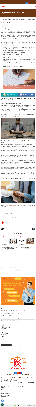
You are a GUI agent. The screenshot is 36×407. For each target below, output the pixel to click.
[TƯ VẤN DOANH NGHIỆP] (2, 326)
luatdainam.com (3, 390)
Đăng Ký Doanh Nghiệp (4, 10)
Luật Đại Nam (4, 13)
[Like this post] (19, 217)
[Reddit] (18, 373)
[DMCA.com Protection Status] (16, 405)
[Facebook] (25, 3)
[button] (9, 3)
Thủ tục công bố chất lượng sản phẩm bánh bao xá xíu (10, 320)
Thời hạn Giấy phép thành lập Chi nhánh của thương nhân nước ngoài (13, 310)
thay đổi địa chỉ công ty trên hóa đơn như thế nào (15, 205)
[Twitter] (27, 3)
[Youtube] (28, 3)
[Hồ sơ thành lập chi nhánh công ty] (26, 240)
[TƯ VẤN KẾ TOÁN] (2, 331)
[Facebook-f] (14, 373)
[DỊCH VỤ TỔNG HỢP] (2, 337)
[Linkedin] (21, 373)
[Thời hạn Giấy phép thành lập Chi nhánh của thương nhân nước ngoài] (9, 240)
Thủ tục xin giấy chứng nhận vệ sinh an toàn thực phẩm (10, 313)
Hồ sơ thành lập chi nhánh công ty (26, 247)
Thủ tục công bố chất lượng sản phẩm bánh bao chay (10, 318)
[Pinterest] (20, 373)
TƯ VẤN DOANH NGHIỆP (5, 327)
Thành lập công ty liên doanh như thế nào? (12, 116)
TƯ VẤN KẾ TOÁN (4, 333)
